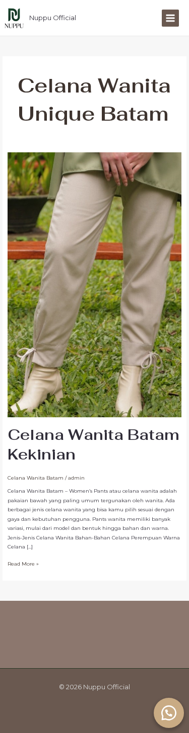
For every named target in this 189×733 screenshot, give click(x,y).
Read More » (23, 563)
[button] (169, 713)
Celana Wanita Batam (36, 478)
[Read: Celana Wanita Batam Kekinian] (94, 284)
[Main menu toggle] (170, 18)
